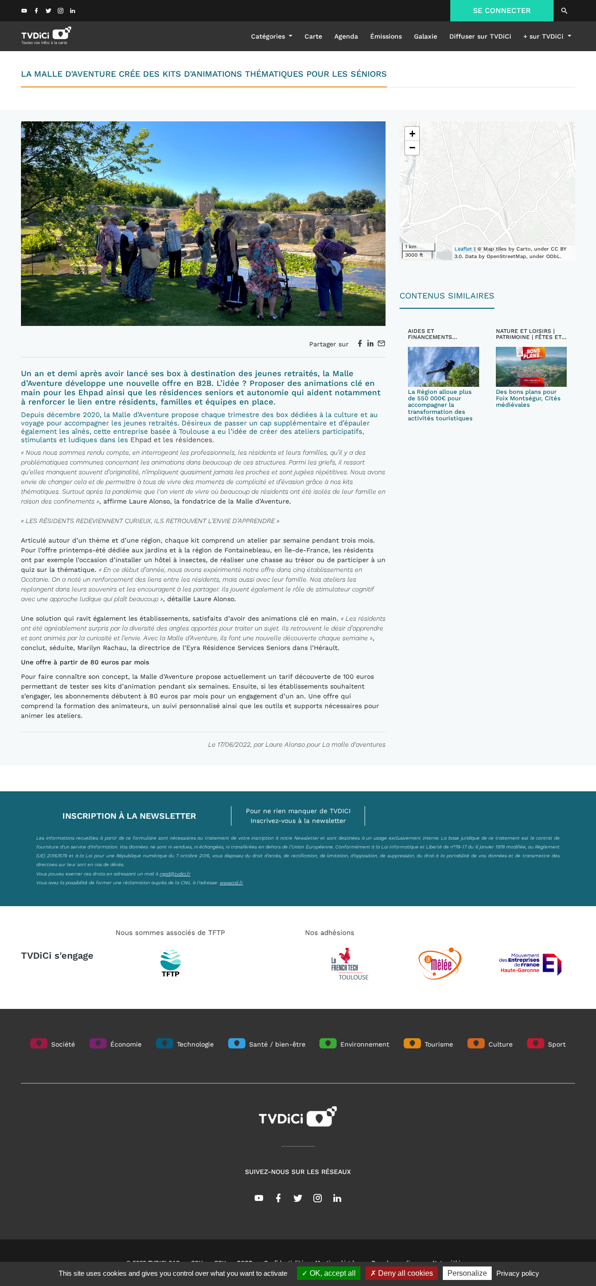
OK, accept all (332, 1273)
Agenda (346, 36)
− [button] (412, 147)
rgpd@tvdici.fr (175, 873)
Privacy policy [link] (517, 1273)
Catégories (269, 36)
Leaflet (463, 249)
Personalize (467, 1273)
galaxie (425, 36)
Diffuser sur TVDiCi (480, 36)
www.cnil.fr (231, 882)
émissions (386, 36)
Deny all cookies (404, 1273)
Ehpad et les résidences (171, 440)
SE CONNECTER (502, 10)
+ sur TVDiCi (544, 36)
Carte (313, 36)
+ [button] (412, 133)
